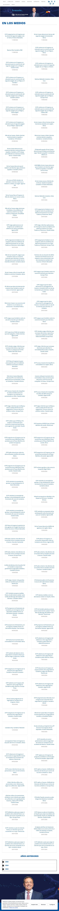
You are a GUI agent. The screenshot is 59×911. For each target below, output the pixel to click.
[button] (29, 862)
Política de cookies (13, 907)
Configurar (52, 904)
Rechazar (43, 904)
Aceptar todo (34, 904)
